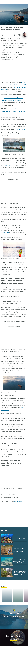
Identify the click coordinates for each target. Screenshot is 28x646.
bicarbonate (5, 232)
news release (9, 165)
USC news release (21, 129)
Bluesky (19, 501)
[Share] (2, 35)
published (22, 133)
